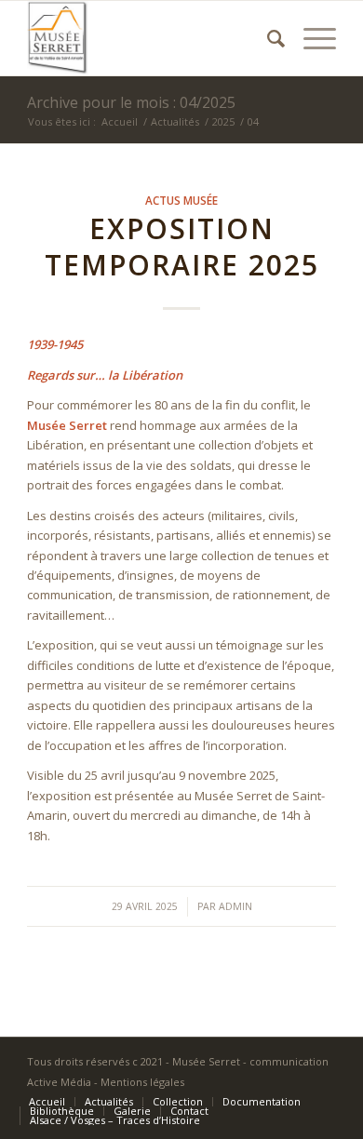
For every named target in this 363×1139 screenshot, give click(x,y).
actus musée (181, 200)
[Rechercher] (267, 38)
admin (235, 906)
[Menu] (310, 38)
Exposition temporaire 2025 (182, 246)
